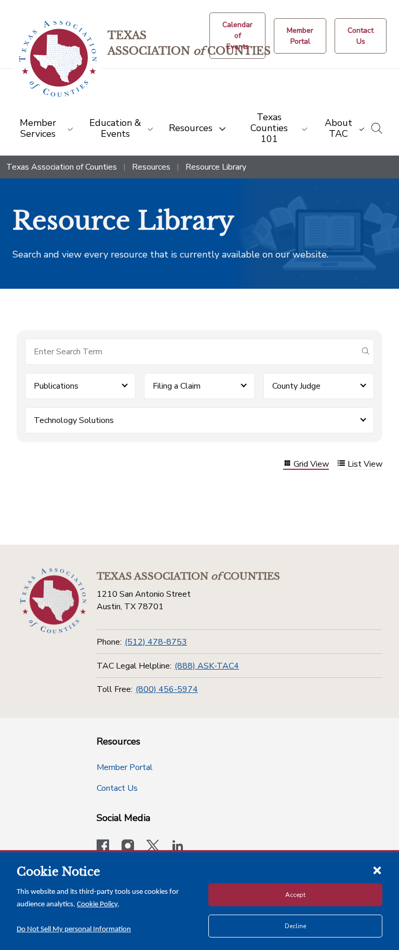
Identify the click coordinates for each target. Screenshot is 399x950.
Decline (295, 926)
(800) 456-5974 (167, 689)
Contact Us (117, 788)
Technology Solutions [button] (74, 420)
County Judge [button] (296, 386)
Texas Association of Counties (61, 167)
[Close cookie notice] (377, 870)
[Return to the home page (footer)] (53, 601)
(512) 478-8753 (156, 642)
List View (365, 464)
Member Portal (125, 767)
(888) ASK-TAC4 (207, 666)
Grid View (311, 464)
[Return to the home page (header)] (57, 59)
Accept (295, 895)
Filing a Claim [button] (177, 386)
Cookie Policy (97, 904)
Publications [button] (56, 386)
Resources (151, 167)
